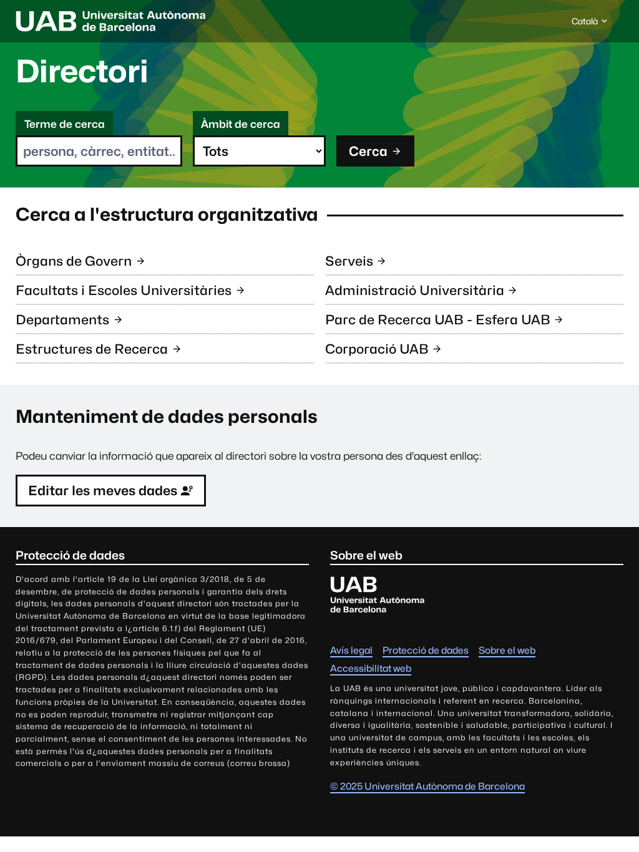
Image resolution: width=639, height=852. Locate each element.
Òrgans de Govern (74, 261)
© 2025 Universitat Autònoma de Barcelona (427, 786)
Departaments (62, 319)
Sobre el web (507, 650)
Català (584, 24)
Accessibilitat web (370, 668)
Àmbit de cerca (240, 124)
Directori (82, 71)
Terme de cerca (64, 124)
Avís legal (351, 650)
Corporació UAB (377, 349)
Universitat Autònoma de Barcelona (111, 21)
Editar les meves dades (102, 490)
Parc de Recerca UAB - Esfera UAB (437, 319)
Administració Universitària (414, 290)
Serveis (349, 261)
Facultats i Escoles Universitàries (124, 290)
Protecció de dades (426, 650)
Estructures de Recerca (92, 349)
